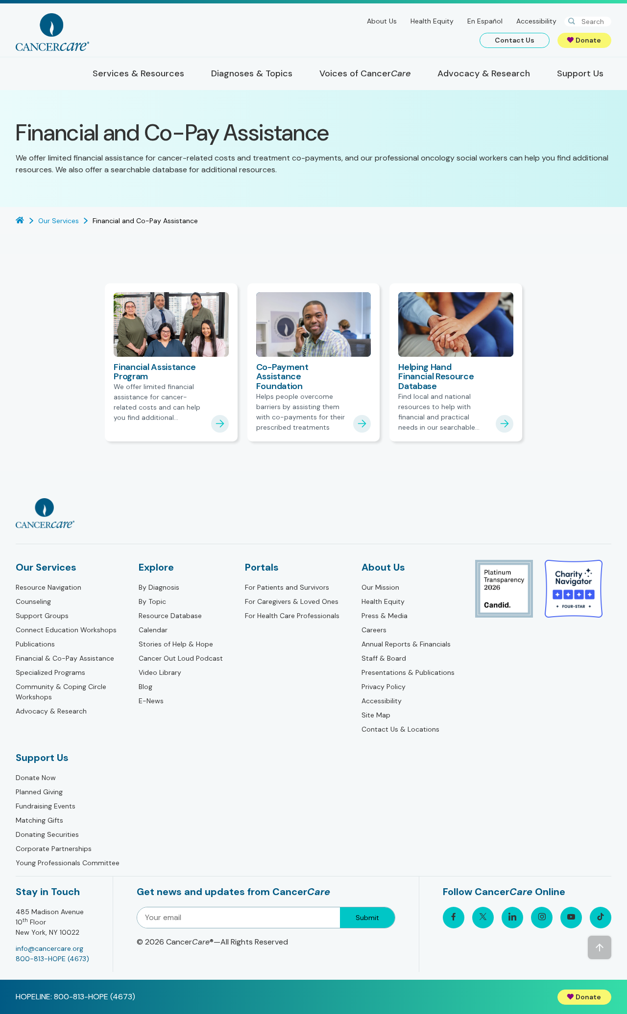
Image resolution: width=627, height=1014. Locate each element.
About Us (382, 21)
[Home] (52, 32)
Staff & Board (384, 658)
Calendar (153, 629)
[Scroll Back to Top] (599, 947)
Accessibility (536, 21)
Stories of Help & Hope (176, 644)
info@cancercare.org (49, 948)
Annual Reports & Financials (406, 644)
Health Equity (432, 21)
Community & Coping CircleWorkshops (61, 691)
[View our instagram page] (542, 917)
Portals (262, 567)
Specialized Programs (50, 672)
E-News (151, 700)
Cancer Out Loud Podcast (181, 658)
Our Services (46, 567)
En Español (485, 21)
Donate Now (36, 777)
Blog (145, 686)
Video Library (160, 672)
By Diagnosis (159, 587)
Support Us (42, 757)
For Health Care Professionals (292, 615)
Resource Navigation (48, 587)
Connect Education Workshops (66, 629)
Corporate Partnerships (54, 848)
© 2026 (212, 942)
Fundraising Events (45, 806)
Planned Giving (39, 791)
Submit (367, 917)
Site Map (376, 715)
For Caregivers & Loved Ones (291, 601)
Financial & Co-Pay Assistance (65, 658)
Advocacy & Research (51, 711)
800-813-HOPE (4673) (52, 958)
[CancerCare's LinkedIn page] (512, 917)
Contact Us (514, 40)
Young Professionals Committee (68, 862)
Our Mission (380, 587)
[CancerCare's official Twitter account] (483, 917)
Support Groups (42, 615)
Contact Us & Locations (400, 729)
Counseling (33, 601)
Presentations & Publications (408, 672)
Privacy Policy (384, 686)
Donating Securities (47, 834)
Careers (374, 629)
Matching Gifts (39, 820)
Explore (156, 567)
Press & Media (385, 615)
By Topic (152, 601)
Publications (35, 644)
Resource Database (170, 615)
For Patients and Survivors (287, 587)
